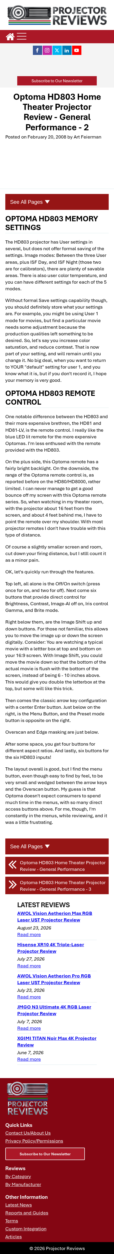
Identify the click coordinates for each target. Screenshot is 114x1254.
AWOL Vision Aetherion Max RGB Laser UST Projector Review (54, 916)
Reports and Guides (26, 1212)
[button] (57, 80)
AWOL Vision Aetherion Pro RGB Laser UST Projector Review (54, 978)
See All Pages (26, 202)
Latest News (18, 1204)
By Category (18, 1176)
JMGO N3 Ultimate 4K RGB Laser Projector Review (54, 1010)
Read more (29, 934)
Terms (11, 1220)
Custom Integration (25, 1228)
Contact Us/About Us (28, 1132)
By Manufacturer (23, 1184)
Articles (13, 1236)
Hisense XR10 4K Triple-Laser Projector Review (50, 947)
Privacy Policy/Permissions (34, 1140)
